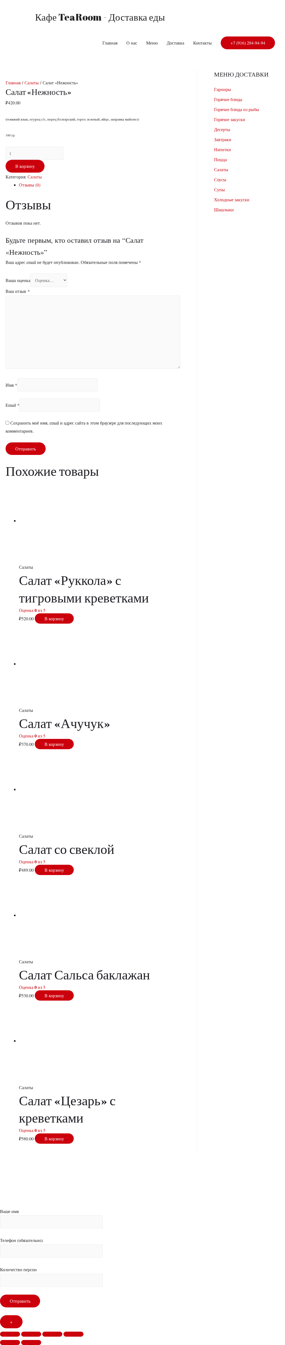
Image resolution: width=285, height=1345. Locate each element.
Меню (152, 43)
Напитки (222, 149)
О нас (131, 43)
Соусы (220, 179)
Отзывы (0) (29, 185)
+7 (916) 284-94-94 (247, 43)
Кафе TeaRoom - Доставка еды (100, 16)
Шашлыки (224, 209)
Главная (109, 43)
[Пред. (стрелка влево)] (10, 1342)
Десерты (222, 129)
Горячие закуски (229, 119)
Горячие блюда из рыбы (236, 109)
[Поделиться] (31, 1334)
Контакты (202, 43)
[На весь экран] (52, 1334)
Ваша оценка (18, 280)
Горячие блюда (228, 99)
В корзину (25, 166)
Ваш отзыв (18, 291)
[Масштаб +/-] (73, 1334)
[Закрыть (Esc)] (10, 1334)
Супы (219, 189)
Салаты (31, 82)
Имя (11, 385)
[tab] (99, 185)
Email (12, 405)
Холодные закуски (231, 199)
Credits (106, 1183)
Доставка (175, 43)
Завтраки (222, 139)
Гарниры (222, 89)
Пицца (220, 159)
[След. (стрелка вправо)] (31, 1342)
